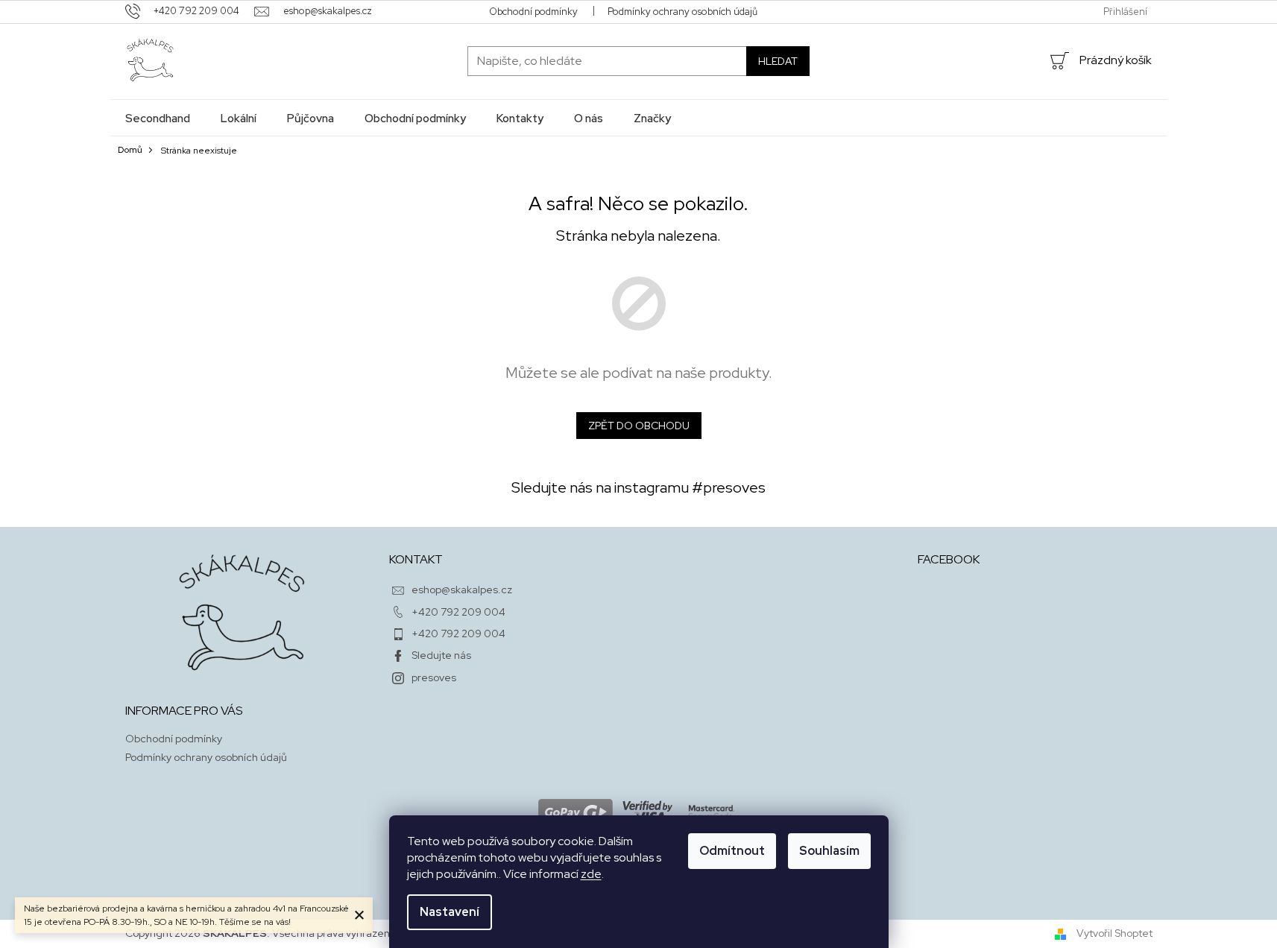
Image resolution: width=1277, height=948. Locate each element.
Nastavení (449, 912)
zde (591, 874)
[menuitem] (157, 118)
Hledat (778, 61)
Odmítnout (732, 851)
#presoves (729, 487)
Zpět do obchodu (639, 425)
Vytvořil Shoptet (1114, 933)
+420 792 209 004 (458, 612)
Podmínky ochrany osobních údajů (682, 11)
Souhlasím (829, 851)
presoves (434, 677)
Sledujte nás (441, 655)
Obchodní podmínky (533, 11)
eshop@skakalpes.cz (462, 589)
